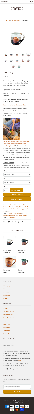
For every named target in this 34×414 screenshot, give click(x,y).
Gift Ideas (21, 207)
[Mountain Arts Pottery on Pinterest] (11, 369)
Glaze (5, 171)
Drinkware (6, 207)
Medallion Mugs (11, 217)
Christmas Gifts (21, 204)
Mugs (8, 211)
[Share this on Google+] (18, 222)
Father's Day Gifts (13, 207)
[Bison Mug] (17, 38)
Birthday (11, 213)
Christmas (24, 213)
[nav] (4, 2)
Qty (4, 187)
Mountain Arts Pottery (13, 400)
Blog (4, 321)
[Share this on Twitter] (8, 222)
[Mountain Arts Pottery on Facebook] (4, 369)
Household (6, 298)
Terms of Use (6, 330)
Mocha (20, 215)
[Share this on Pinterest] (15, 222)
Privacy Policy (6, 327)
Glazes (15, 209)
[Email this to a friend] (21, 222)
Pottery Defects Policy (9, 317)
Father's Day (6, 215)
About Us (5, 308)
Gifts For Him (9, 209)
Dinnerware (6, 289)
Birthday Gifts (13, 204)
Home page (20, 209)
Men (17, 215)
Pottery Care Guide (8, 314)
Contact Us (6, 333)
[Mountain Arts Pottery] (17, 9)
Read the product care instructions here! (14, 105)
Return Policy (6, 324)
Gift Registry (6, 285)
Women (25, 215)
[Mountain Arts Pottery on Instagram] (14, 369)
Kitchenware (6, 295)
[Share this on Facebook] (12, 222)
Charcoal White (17, 213)
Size (4, 179)
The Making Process (8, 311)
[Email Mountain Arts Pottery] (17, 369)
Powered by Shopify (19, 402)
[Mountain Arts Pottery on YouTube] (8, 369)
